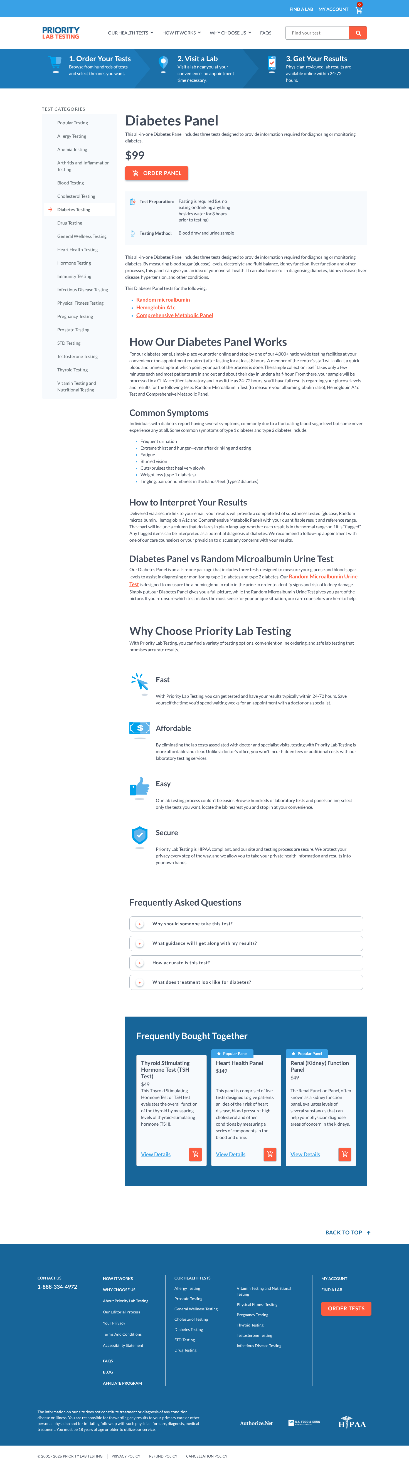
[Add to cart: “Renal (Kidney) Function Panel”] (344, 1155)
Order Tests (346, 1308)
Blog (108, 1372)
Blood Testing (70, 182)
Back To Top (345, 1232)
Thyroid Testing (72, 369)
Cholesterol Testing (76, 196)
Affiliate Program (122, 1383)
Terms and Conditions (122, 1334)
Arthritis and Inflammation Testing (83, 166)
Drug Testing (69, 222)
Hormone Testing (74, 262)
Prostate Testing (73, 329)
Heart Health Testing (77, 249)
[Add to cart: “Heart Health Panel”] (270, 1155)
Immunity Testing (74, 276)
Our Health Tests (128, 32)
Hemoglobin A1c (156, 307)
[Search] (358, 32)
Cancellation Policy (206, 1456)
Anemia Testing (72, 149)
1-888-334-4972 (57, 1287)
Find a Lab (301, 9)
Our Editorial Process (121, 1312)
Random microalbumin (163, 300)
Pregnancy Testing (75, 316)
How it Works (179, 32)
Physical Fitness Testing (80, 302)
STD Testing (68, 343)
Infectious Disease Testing (82, 289)
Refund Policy (163, 1456)
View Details (156, 1154)
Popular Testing (72, 122)
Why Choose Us (228, 32)
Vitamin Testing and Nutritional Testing (76, 386)
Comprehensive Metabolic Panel (174, 315)
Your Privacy (114, 1323)
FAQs (265, 32)
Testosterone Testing (77, 356)
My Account (334, 9)
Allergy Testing (71, 136)
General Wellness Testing (82, 236)
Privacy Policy (126, 1456)
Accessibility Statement (123, 1345)
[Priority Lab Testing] (61, 32)
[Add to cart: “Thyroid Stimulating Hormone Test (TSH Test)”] (195, 1155)
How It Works (118, 1278)
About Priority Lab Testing (125, 1300)
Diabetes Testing (73, 209)
